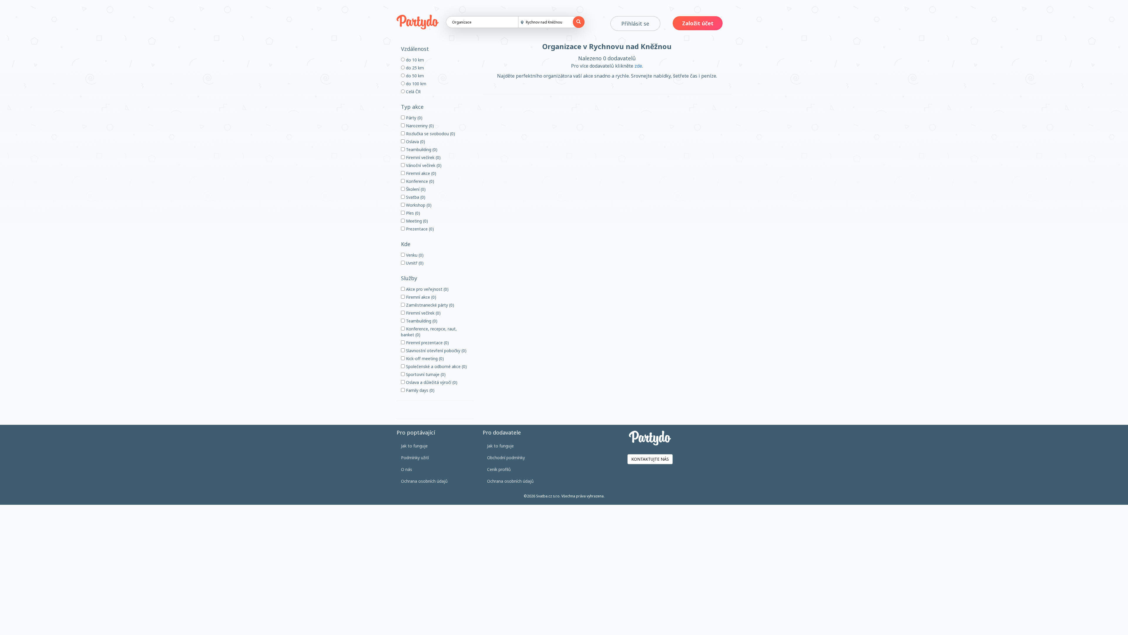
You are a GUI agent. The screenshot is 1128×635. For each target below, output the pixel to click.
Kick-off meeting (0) (424, 358)
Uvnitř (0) (414, 263)
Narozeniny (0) (419, 125)
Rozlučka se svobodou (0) (430, 133)
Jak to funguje (414, 446)
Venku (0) (414, 255)
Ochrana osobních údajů (424, 481)
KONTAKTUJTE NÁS (650, 459)
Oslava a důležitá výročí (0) (431, 382)
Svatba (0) (415, 197)
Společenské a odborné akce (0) (436, 366)
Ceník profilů (499, 469)
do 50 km (414, 75)
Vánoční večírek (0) (423, 165)
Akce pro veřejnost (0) (427, 289)
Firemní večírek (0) (423, 157)
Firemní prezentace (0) (427, 342)
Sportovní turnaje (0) (425, 374)
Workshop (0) (418, 205)
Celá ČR (413, 91)
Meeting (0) (416, 221)
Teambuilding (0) (421, 149)
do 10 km (414, 60)
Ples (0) (412, 213)
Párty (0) (413, 118)
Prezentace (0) (419, 229)
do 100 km (415, 83)
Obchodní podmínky (506, 457)
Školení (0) (415, 189)
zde (638, 66)
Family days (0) (419, 390)
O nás (406, 469)
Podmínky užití (415, 457)
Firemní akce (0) (420, 173)
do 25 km (414, 68)
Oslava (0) (415, 141)
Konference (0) (419, 181)
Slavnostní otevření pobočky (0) (435, 350)
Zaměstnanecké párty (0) (429, 305)
